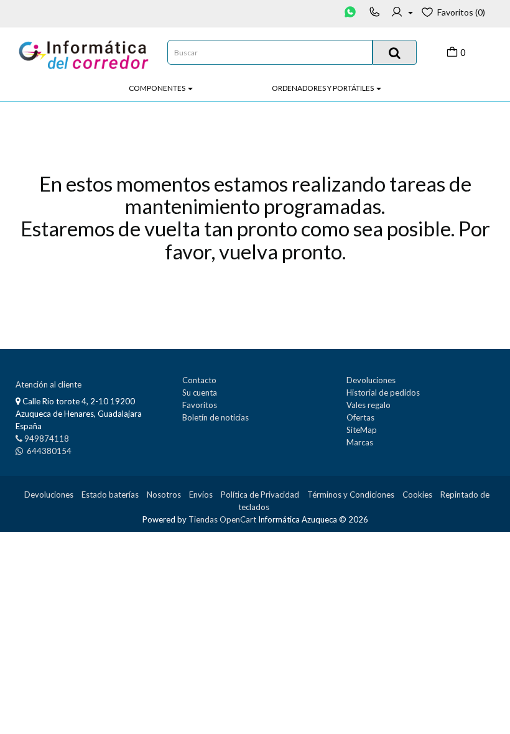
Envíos (201, 494)
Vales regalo (368, 405)
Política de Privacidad (260, 494)
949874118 (46, 439)
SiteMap (361, 430)
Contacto (199, 380)
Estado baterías (110, 494)
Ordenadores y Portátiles (323, 88)
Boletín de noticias (215, 417)
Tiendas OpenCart (222, 519)
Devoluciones (371, 380)
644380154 (48, 451)
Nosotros (164, 494)
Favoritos (199, 405)
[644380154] (351, 12)
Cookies (417, 494)
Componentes (158, 88)
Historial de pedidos (383, 392)
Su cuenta (199, 392)
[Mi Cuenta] (402, 12)
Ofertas (360, 417)
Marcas (359, 442)
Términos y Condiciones (350, 494)
